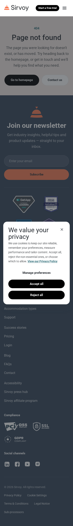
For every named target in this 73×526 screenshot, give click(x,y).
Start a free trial (47, 7)
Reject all (36, 295)
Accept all (36, 284)
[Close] (61, 229)
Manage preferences (37, 272)
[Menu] (64, 8)
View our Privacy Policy (42, 261)
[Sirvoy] (16, 8)
